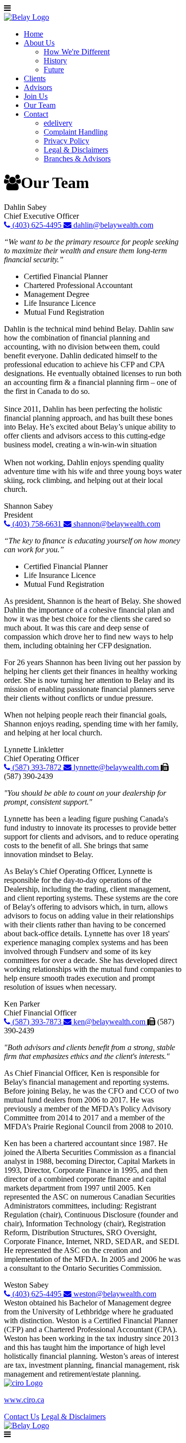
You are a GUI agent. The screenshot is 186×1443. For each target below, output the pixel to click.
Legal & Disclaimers (73, 1416)
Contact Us (21, 1416)
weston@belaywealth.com (113, 1294)
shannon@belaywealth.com (115, 524)
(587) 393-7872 (36, 767)
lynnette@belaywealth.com (116, 767)
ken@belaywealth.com (109, 1021)
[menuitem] (33, 34)
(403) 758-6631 (36, 524)
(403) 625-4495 (36, 225)
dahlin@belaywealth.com (112, 225)
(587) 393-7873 (36, 1021)
